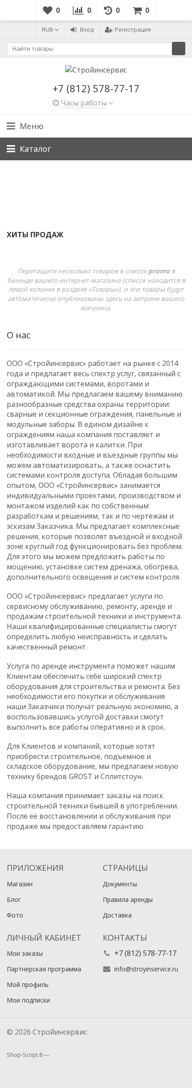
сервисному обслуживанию (55, 606)
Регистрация (133, 29)
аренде (153, 606)
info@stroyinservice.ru (146, 969)
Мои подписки (28, 1000)
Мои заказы (25, 953)
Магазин (20, 884)
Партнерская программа (44, 969)
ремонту (121, 606)
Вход (87, 29)
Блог (14, 899)
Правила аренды (128, 899)
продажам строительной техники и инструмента (93, 616)
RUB (48, 29)
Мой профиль (28, 984)
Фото (15, 915)
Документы (120, 884)
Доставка (117, 915)
